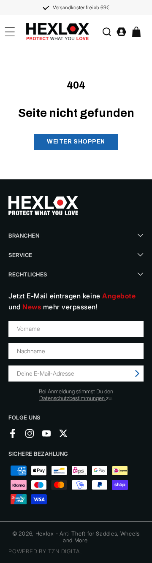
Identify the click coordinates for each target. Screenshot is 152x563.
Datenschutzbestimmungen (72, 398)
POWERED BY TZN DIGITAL (45, 551)
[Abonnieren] (137, 373)
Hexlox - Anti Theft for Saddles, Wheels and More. (87, 537)
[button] (106, 31)
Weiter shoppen (76, 141)
